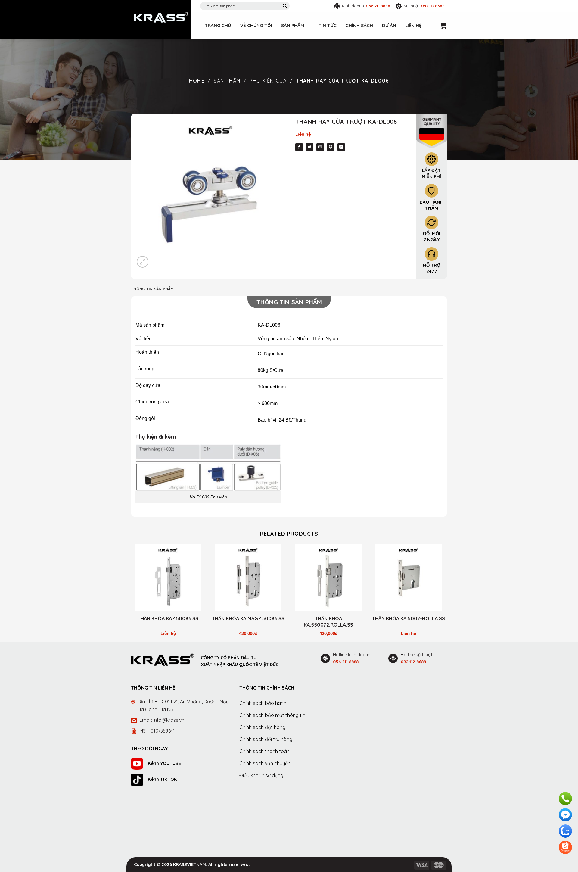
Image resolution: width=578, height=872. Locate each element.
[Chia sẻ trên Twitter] (309, 147)
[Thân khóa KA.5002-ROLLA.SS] (408, 577)
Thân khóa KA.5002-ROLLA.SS (408, 618)
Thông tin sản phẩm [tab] (152, 288)
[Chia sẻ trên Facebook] (299, 147)
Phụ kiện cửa (268, 81)
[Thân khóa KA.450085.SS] (168, 577)
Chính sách (359, 25)
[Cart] (443, 26)
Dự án (389, 25)
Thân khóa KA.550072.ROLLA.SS (328, 621)
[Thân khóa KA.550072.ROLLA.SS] (328, 577)
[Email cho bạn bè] (320, 147)
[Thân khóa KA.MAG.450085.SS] (248, 577)
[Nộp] (284, 6)
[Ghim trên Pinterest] (330, 147)
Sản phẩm (292, 25)
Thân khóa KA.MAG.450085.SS (248, 618)
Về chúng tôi (256, 25)
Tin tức (328, 25)
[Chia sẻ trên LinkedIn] (341, 147)
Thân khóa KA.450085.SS (168, 618)
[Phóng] (142, 262)
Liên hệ (413, 25)
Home (196, 81)
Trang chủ (218, 25)
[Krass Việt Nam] (161, 17)
